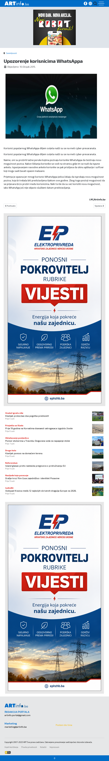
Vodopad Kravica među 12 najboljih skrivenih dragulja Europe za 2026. (40, 490)
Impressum (54, 747)
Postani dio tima (64, 725)
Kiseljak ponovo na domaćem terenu (23, 453)
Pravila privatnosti (29, 747)
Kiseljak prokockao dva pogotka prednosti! (27, 415)
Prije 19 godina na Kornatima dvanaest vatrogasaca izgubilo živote (39, 428)
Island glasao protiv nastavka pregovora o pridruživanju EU (35, 465)
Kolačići (43, 747)
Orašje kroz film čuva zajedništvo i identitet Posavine (32, 478)
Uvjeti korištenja (11, 747)
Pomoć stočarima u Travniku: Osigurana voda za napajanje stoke (37, 440)
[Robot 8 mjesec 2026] (54, 27)
